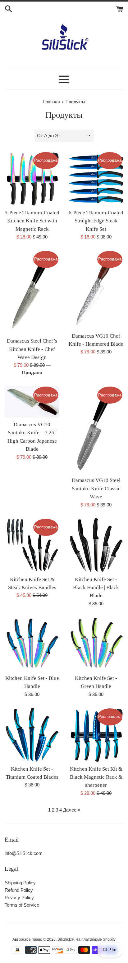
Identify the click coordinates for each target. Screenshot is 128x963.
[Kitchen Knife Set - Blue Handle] (32, 644)
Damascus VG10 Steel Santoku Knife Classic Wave (96, 488)
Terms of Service (22, 905)
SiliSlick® (65, 939)
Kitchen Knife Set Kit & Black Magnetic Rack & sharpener (96, 777)
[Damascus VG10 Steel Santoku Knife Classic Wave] (96, 429)
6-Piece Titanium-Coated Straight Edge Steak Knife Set (96, 221)
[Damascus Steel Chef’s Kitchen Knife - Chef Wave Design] (32, 292)
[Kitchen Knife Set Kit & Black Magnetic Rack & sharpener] (96, 734)
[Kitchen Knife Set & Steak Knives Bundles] (32, 545)
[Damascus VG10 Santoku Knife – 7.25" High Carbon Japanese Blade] (32, 402)
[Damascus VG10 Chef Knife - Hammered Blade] (96, 289)
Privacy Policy (19, 897)
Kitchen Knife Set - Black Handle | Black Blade (96, 587)
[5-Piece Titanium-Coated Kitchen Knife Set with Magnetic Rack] (32, 178)
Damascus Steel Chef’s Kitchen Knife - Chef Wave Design (32, 349)
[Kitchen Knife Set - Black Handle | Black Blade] (96, 545)
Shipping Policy (20, 882)
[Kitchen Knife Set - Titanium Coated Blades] (32, 734)
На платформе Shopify (95, 939)
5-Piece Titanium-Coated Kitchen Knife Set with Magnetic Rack (32, 221)
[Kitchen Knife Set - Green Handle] (96, 644)
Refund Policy (19, 890)
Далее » (71, 809)
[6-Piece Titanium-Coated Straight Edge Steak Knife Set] (96, 178)
